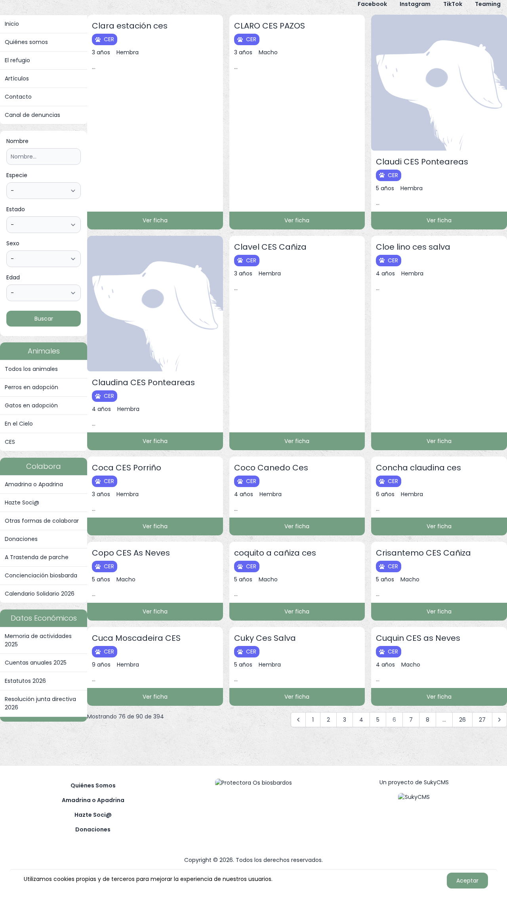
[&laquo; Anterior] (298, 719)
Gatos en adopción (31, 405)
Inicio (12, 24)
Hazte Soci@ (22, 502)
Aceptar (467, 881)
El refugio (17, 60)
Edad (13, 277)
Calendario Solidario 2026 (39, 594)
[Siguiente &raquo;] (499, 719)
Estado (15, 209)
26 (462, 720)
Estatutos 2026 (25, 681)
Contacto (18, 97)
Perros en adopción (31, 387)
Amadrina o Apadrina (34, 484)
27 (482, 720)
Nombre (17, 141)
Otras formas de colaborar (42, 521)
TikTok (452, 4)
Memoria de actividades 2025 (38, 640)
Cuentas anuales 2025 (36, 663)
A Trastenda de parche (37, 557)
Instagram (415, 4)
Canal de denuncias (32, 115)
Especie (16, 175)
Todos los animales (31, 369)
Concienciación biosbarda (41, 575)
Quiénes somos (26, 42)
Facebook (372, 4)
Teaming (488, 4)
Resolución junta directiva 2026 (40, 703)
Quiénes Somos (93, 785)
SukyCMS (436, 782)
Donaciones (21, 539)
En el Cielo (19, 424)
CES (10, 442)
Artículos (17, 78)
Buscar (43, 319)
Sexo (12, 243)
